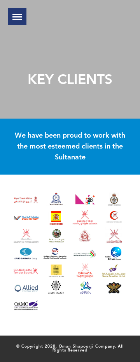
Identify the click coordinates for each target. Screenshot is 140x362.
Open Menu (17, 16)
